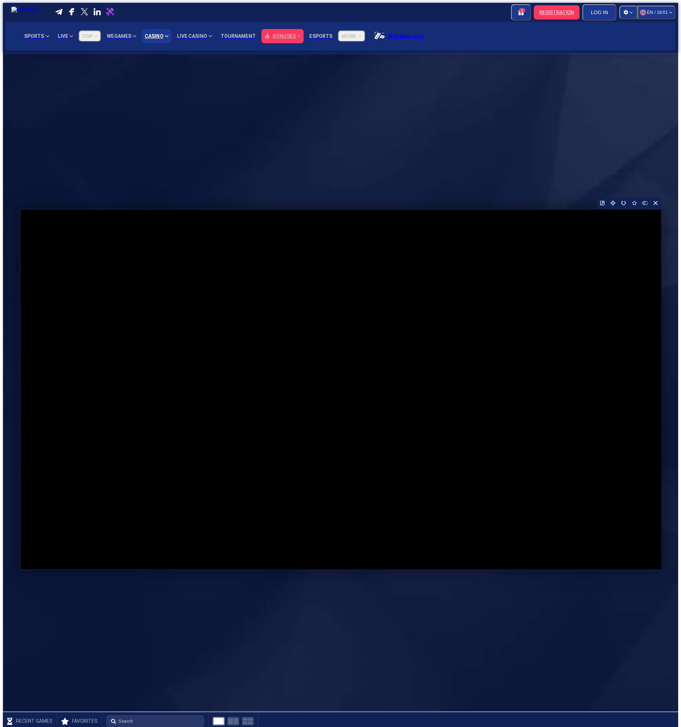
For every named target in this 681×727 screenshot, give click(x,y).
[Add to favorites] (634, 203)
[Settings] (628, 12)
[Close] (655, 203)
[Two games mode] (233, 721)
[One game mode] (219, 721)
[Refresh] (623, 203)
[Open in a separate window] (602, 203)
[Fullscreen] (613, 203)
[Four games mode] (248, 721)
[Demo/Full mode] (645, 203)
